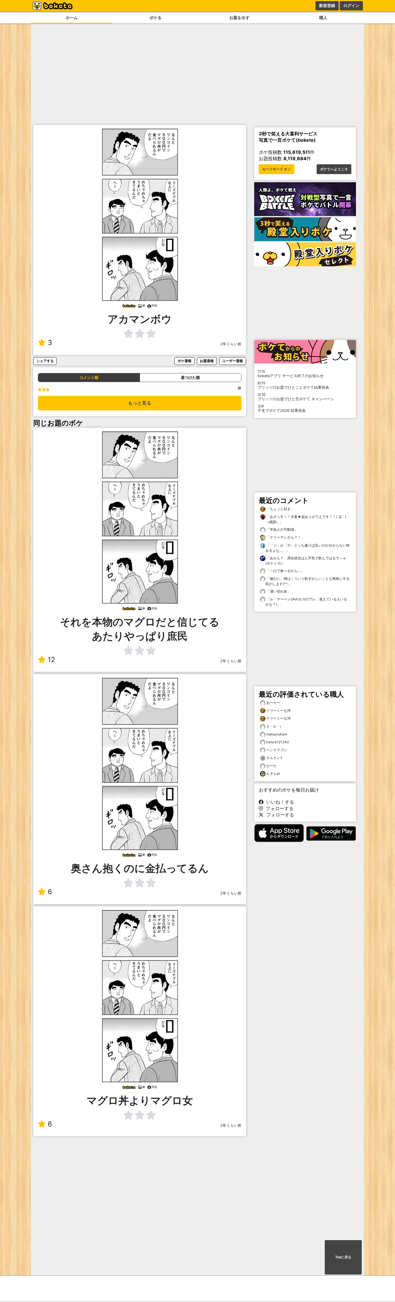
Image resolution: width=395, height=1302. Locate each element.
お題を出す (239, 17)
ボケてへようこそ (334, 169)
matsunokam (276, 734)
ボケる (155, 17)
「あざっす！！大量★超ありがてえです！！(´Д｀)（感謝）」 (305, 519)
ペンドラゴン (276, 750)
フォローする (278, 808)
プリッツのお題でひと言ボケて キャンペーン (296, 396)
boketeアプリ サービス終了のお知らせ (291, 373)
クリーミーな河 (278, 710)
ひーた (271, 766)
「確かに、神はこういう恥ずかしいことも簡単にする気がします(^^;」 (307, 581)
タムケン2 (274, 757)
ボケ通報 (184, 361)
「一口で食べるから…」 (284, 571)
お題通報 (207, 361)
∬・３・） (274, 726)
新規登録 (327, 5)
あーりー (273, 702)
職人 (323, 17)
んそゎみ (273, 773)
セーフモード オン (276, 169)
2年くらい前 (230, 344)
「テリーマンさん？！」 (284, 537)
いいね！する (278, 802)
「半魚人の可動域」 (281, 529)
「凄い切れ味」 (278, 591)
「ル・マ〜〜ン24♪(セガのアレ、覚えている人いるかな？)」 (306, 601)
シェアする (45, 361)
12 (51, 659)
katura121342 (277, 742)
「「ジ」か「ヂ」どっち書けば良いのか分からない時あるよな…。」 (307, 548)
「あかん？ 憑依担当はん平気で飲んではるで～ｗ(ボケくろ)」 (305, 560)
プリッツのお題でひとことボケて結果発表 (293, 385)
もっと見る (139, 403)
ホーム (72, 17)
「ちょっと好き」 (279, 509)
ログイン (351, 5)
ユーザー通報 (232, 361)
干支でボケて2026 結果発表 (282, 408)
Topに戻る (343, 1257)
